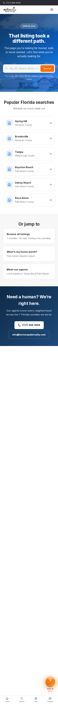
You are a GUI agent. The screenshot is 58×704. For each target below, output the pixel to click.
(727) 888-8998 (13, 2)
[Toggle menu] (51, 9)
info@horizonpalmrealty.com (29, 334)
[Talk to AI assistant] (50, 682)
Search (47, 68)
